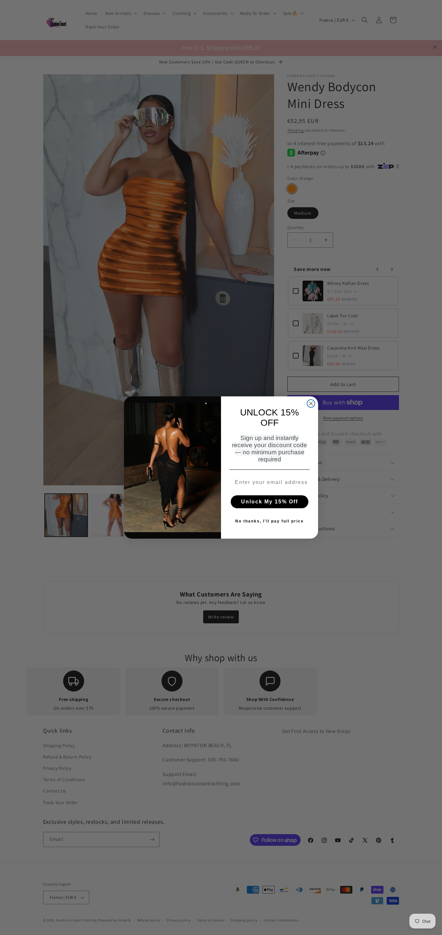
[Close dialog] (311, 403)
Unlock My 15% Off (269, 501)
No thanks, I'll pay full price (269, 521)
